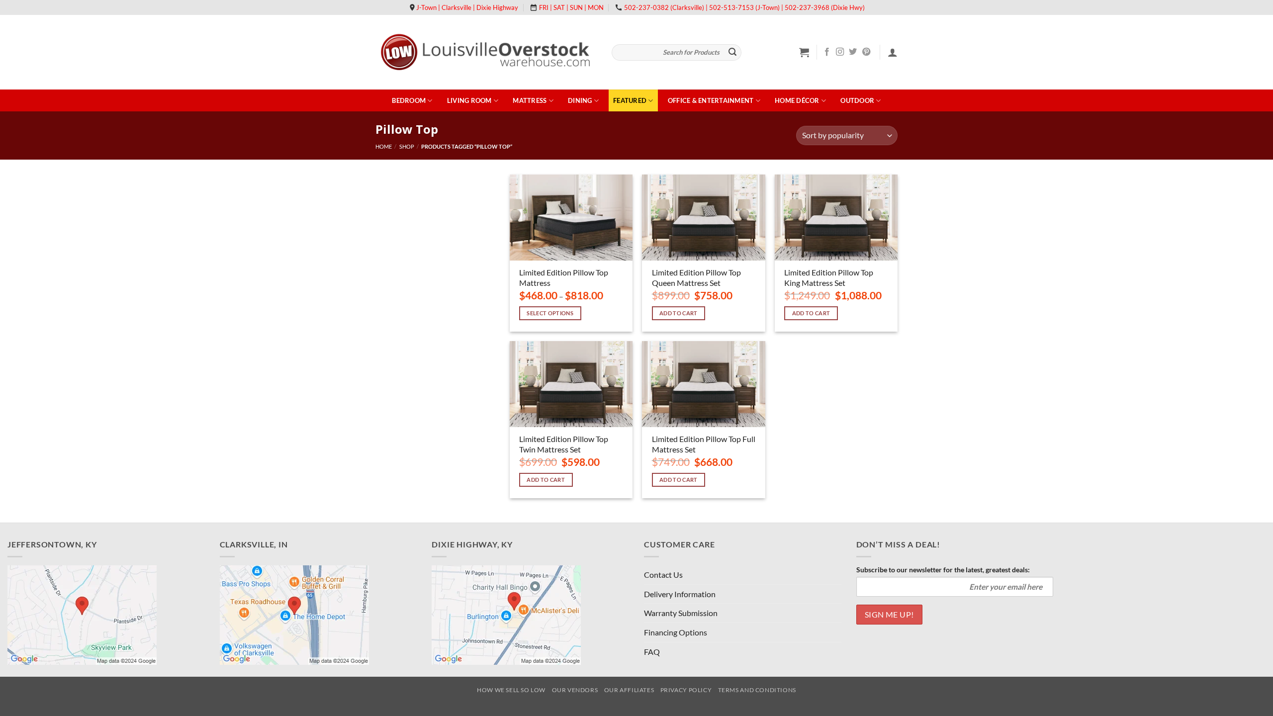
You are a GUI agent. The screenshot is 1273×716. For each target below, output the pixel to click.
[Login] (893, 52)
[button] (804, 52)
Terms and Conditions (757, 690)
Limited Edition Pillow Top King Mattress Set (828, 277)
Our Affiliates (629, 690)
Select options (550, 313)
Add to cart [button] (678, 313)
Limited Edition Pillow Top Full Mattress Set (703, 444)
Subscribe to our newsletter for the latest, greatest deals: (943, 569)
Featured (629, 100)
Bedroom (409, 100)
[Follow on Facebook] (827, 52)
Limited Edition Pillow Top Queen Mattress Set (696, 277)
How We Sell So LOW (511, 690)
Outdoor (857, 100)
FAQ (652, 651)
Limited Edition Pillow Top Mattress (563, 277)
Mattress (529, 100)
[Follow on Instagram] (840, 52)
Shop (406, 146)
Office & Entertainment (711, 100)
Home (383, 146)
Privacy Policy (686, 690)
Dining (580, 100)
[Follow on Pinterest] (866, 52)
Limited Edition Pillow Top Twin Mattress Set (563, 444)
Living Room (469, 100)
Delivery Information (680, 594)
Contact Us (663, 574)
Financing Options (675, 632)
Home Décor (797, 100)
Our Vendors (575, 690)
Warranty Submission (681, 613)
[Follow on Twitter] (853, 52)
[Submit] (732, 52)
